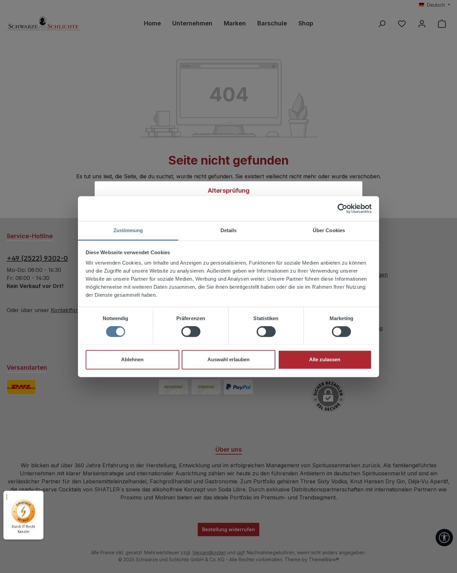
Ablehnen (132, 359)
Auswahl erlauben (228, 359)
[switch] (190, 331)
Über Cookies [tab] (329, 230)
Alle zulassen (324, 359)
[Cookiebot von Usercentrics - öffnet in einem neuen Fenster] (342, 208)
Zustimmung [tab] (128, 230)
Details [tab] (228, 230)
